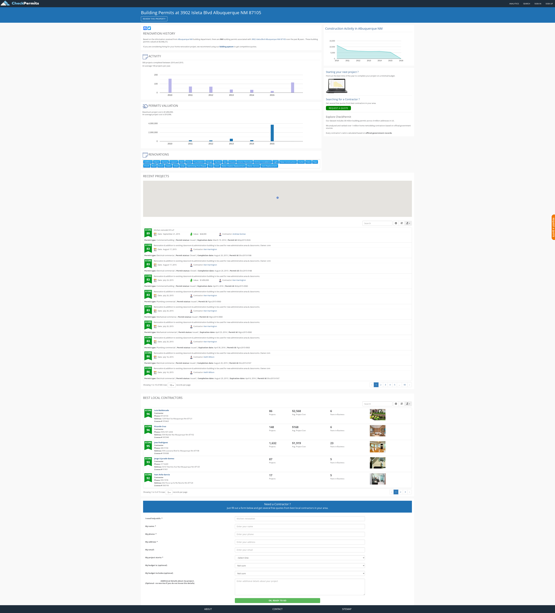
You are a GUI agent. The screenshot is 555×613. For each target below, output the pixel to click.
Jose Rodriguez (161, 442)
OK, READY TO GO (277, 600)
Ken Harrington (210, 249)
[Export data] (408, 223)
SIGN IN (537, 3)
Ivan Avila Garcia (162, 474)
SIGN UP (549, 3)
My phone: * (151, 534)
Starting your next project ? (342, 72)
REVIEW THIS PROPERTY (154, 18)
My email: (149, 549)
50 (405, 384)
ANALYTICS (514, 3)
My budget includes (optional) (159, 573)
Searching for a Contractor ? (343, 99)
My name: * (150, 526)
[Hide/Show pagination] (396, 223)
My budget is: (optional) (156, 565)
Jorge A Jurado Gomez (164, 458)
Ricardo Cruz (160, 426)
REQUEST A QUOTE (338, 108)
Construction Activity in (354, 28)
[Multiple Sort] (402, 223)
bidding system (227, 46)
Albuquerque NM (185, 39)
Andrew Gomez (239, 234)
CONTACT (277, 609)
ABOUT (208, 609)
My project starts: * (154, 557)
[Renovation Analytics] (337, 85)
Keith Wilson (209, 357)
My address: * (151, 542)
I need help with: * (153, 518)
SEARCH (526, 3)
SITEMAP (347, 609)
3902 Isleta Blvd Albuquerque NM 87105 (269, 39)
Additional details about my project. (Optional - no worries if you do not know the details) (169, 582)
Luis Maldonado (161, 410)
